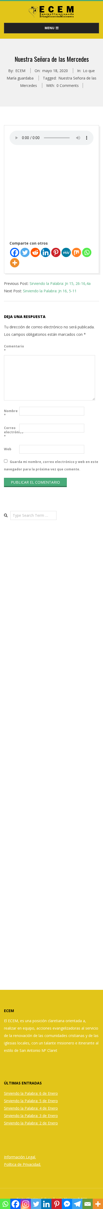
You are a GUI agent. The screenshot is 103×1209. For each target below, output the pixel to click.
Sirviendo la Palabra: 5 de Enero (31, 1100)
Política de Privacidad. (22, 1164)
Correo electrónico (11, 432)
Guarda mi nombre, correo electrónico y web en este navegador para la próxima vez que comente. (51, 465)
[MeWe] (66, 252)
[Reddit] (35, 252)
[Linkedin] (45, 252)
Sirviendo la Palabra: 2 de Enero (31, 1123)
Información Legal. (20, 1156)
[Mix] (76, 252)
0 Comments (68, 85)
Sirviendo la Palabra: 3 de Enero (31, 1115)
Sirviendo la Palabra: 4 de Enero (31, 1108)
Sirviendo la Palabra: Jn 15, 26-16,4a (60, 283)
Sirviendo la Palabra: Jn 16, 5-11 (50, 290)
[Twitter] (25, 252)
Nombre (11, 413)
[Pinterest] (55, 252)
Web (7, 449)
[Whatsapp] (86, 252)
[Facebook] (14, 252)
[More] (14, 262)
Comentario (11, 348)
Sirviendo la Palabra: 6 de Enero (31, 1093)
